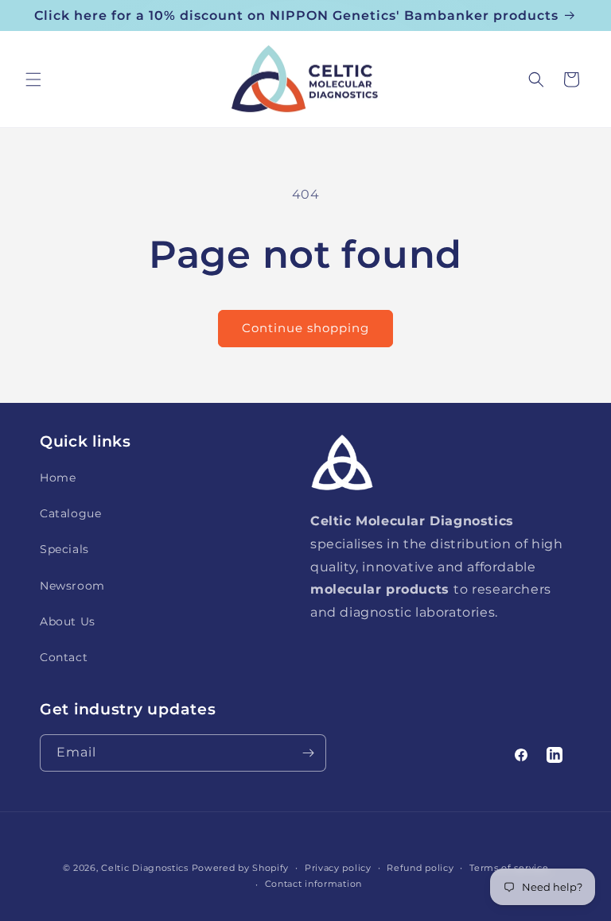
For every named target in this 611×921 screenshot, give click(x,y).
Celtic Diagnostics (145, 867)
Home (58, 477)
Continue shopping (305, 327)
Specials (64, 549)
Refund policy (420, 867)
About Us (67, 621)
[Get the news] (307, 753)
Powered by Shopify (241, 867)
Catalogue (70, 513)
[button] (33, 79)
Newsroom (72, 586)
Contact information (313, 883)
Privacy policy (338, 867)
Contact (64, 657)
